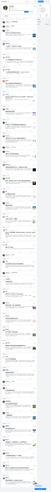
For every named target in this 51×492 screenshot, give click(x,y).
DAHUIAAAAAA (14, 272)
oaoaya (6, 216)
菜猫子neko (7, 452)
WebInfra (7, 94)
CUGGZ (6, 356)
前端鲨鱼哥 (7, 425)
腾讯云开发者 (7, 342)
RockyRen (7, 21)
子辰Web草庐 (7, 178)
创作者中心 (40, 1)
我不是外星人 (7, 43)
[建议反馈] (49, 487)
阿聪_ (6, 244)
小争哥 (13, 254)
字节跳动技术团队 (15, 21)
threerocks (7, 135)
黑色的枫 (6, 369)
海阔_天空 (7, 439)
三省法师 (6, 108)
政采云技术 (7, 315)
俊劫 (6, 191)
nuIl (6, 387)
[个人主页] (34, 6)
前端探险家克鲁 (8, 401)
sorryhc (13, 381)
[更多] (49, 490)
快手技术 (6, 80)
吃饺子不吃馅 (7, 57)
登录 (47, 1)
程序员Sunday (7, 164)
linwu (6, 122)
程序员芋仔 (7, 329)
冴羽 (6, 229)
